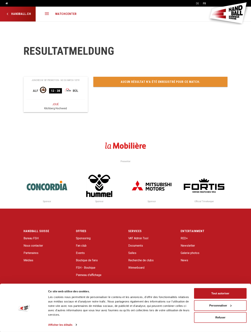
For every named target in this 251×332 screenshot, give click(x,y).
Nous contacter (33, 245)
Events (80, 253)
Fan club (81, 245)
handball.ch (20, 14)
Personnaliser (218, 305)
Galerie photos (190, 253)
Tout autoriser (220, 293)
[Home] (5, 3)
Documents (135, 245)
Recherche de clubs (141, 260)
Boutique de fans (87, 260)
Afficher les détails (60, 324)
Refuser (220, 317)
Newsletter (188, 245)
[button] (47, 14)
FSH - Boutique (85, 267)
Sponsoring (83, 238)
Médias (28, 260)
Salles (132, 253)
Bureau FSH (31, 238)
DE (197, 3)
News (184, 260)
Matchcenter (66, 14)
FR (204, 3)
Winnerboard (136, 267)
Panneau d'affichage (88, 275)
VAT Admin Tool (138, 238)
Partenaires (31, 253)
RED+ (184, 238)
